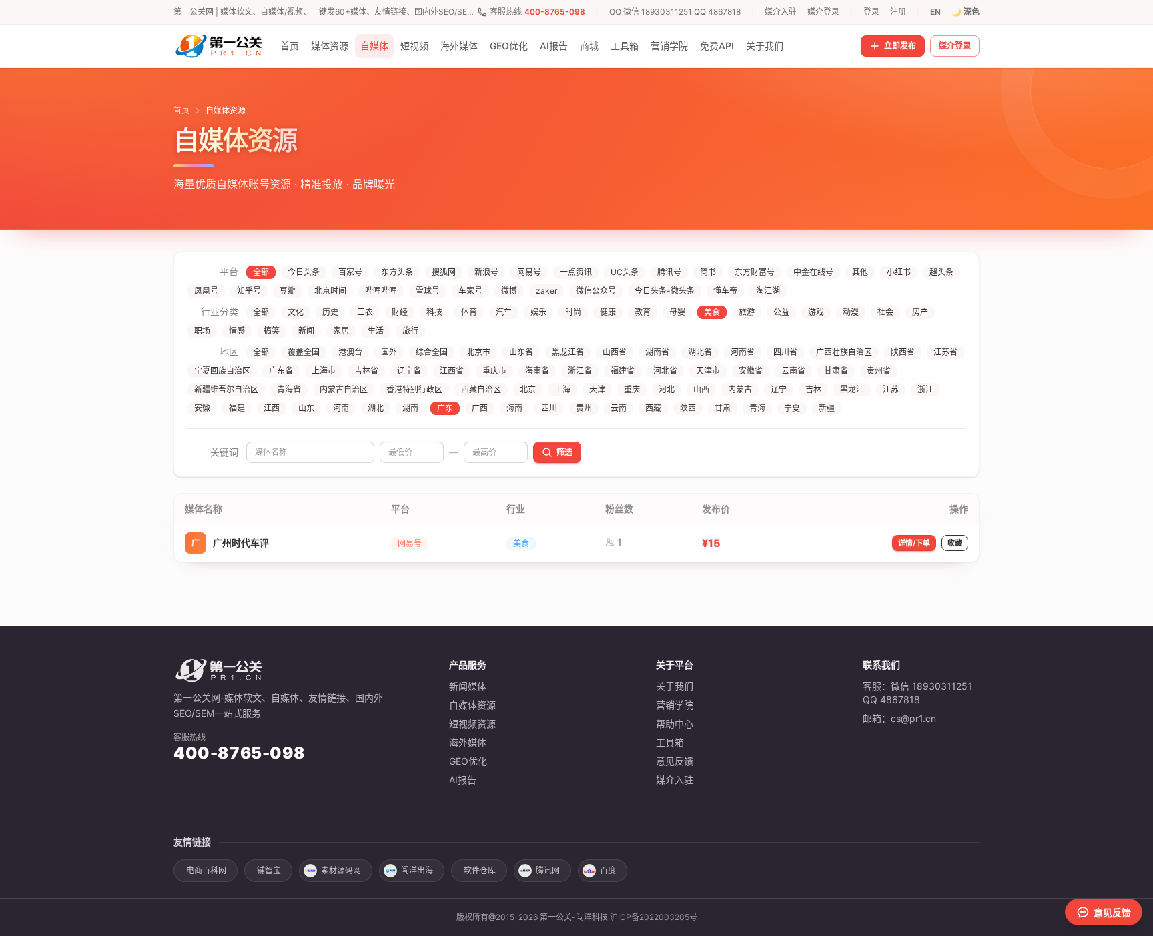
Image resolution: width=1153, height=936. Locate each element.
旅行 (410, 331)
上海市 (324, 371)
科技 (434, 312)
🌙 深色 (965, 12)
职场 (202, 331)
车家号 (470, 291)
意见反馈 (674, 761)
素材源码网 (341, 870)
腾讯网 (548, 870)
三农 (365, 312)
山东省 (521, 352)
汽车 (504, 312)
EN (935, 12)
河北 (667, 389)
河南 (341, 408)
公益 (781, 312)
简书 (708, 272)
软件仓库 (480, 870)
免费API (717, 45)
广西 (480, 408)
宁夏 (792, 408)
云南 (619, 408)
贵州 (584, 408)
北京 (528, 389)
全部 (261, 272)
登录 (871, 12)
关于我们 (764, 45)
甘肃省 (836, 371)
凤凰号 (206, 291)
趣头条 (941, 272)
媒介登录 (823, 12)
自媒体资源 (472, 705)
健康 (608, 312)
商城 (589, 45)
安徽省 (751, 371)
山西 (701, 389)
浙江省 (580, 371)
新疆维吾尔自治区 (226, 389)
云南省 (793, 371)
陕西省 (903, 352)
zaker (546, 291)
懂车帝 (725, 291)
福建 (237, 408)
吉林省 (366, 371)
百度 (608, 870)
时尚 (573, 312)
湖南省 (657, 352)
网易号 (529, 272)
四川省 (785, 352)
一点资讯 (576, 272)
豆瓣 (288, 291)
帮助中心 (674, 723)
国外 (389, 352)
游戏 (816, 312)
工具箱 (625, 45)
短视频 (414, 45)
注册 (898, 12)
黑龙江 (852, 389)
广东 (445, 408)
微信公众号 (596, 291)
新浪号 (486, 272)
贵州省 (879, 371)
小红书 (899, 272)
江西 (272, 408)
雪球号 (428, 291)
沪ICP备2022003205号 (653, 917)
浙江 (925, 389)
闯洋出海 (417, 870)
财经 (400, 312)
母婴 (677, 312)
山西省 (615, 352)
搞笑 (272, 331)
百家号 (350, 272)
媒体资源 (329, 45)
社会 (885, 312)
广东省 (281, 371)
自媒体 (374, 45)
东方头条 (397, 272)
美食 (712, 312)
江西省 (452, 371)
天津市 (708, 371)
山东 (306, 408)
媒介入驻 (781, 12)
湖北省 (700, 352)
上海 (562, 389)
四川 (549, 408)
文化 (296, 312)
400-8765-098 (554, 12)
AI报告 (554, 45)
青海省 (289, 389)
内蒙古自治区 (344, 389)
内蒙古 (740, 389)
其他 (860, 272)
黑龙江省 (568, 352)
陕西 (688, 408)
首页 (289, 45)
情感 (237, 331)
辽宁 (779, 389)
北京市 (478, 352)
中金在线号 (813, 272)
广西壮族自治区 (844, 352)
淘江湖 (768, 291)
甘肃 (723, 408)
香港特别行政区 (414, 389)
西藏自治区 (481, 389)
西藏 (653, 408)
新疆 (827, 408)
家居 (341, 331)
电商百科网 (206, 870)
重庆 (632, 389)
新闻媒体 (467, 686)
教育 (643, 312)
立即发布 (900, 46)
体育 (469, 312)
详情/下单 (914, 543)
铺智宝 (269, 870)
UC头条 (625, 272)
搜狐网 (444, 272)
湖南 (410, 408)
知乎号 (249, 291)
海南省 (537, 371)
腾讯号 (669, 272)
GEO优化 (509, 45)
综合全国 (432, 352)
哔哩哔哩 (381, 291)
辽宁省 (409, 371)
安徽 (202, 408)
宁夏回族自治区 (222, 371)
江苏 (891, 389)
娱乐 (538, 312)
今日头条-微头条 (665, 291)
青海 (757, 408)
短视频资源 (472, 723)
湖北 (376, 408)
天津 (597, 389)
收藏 (954, 543)
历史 (330, 312)
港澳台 (350, 352)
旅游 (747, 312)
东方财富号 (755, 272)
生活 (376, 331)
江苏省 (945, 352)
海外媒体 (459, 45)
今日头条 (304, 272)
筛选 (564, 452)
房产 (920, 312)
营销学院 (669, 45)
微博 (509, 291)
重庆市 (494, 371)
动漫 (851, 312)
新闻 (306, 331)
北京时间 (330, 291)
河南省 (743, 352)
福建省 (623, 371)
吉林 (813, 389)
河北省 (665, 371)
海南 (514, 408)
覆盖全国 (304, 352)
